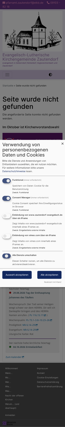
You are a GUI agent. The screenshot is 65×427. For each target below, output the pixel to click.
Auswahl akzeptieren (17, 274)
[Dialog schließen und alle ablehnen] (62, 142)
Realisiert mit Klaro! (52, 282)
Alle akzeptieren (49, 274)
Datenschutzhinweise (14, 171)
